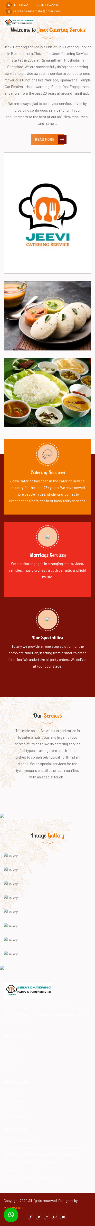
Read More (44, 139)
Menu (11, 1069)
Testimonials (16, 1101)
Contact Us (15, 1109)
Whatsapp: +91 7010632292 (22, 1170)
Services (13, 1062)
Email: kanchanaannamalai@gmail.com (31, 1178)
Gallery (12, 1094)
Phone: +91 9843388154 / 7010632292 (29, 1162)
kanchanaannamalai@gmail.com (37, 11)
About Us (13, 1054)
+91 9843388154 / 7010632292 (36, 5)
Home (11, 1046)
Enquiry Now (16, 1117)
